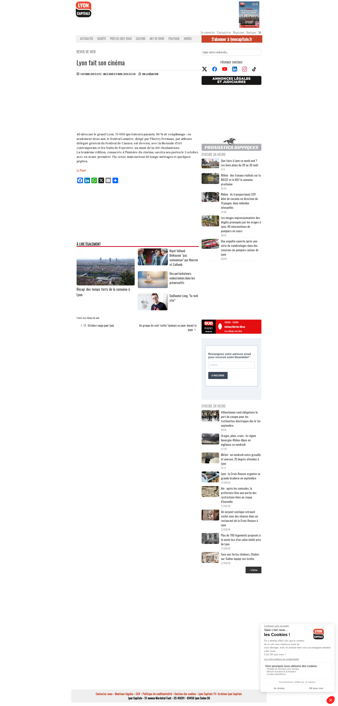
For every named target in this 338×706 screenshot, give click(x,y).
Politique (174, 38)
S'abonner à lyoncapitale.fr (232, 39)
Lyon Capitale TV (207, 694)
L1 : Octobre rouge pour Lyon (99, 325)
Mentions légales (124, 694)
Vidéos (188, 38)
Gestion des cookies (185, 694)
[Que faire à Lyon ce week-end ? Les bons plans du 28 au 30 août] (210, 163)
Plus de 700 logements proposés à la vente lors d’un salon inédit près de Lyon (241, 539)
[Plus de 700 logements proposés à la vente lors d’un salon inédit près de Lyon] (210, 539)
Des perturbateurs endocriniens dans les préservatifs (182, 278)
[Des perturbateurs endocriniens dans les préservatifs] (153, 287)
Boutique (251, 32)
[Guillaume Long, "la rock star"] (153, 309)
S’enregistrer (224, 32)
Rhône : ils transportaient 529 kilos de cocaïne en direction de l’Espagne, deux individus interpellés (239, 201)
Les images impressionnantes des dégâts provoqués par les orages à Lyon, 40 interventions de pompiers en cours (241, 224)
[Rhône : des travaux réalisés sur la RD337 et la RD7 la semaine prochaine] (210, 179)
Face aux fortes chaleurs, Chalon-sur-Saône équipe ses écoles (240, 556)
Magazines (238, 32)
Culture (140, 38)
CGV (138, 694)
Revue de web (93, 318)
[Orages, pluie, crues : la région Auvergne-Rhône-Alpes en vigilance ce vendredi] (210, 439)
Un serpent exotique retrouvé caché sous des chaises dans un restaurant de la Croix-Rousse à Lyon (239, 518)
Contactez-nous (104, 694)
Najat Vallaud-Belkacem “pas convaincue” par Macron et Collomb (184, 257)
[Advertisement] (138, 105)
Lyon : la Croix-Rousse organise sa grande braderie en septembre (240, 475)
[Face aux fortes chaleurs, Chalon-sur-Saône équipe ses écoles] (210, 558)
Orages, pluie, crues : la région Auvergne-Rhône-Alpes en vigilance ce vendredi (238, 440)
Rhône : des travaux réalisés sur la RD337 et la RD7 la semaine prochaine (241, 179)
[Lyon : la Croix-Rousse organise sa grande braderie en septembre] (210, 477)
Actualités (86, 38)
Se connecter (208, 32)
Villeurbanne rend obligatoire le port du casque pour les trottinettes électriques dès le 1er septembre (241, 419)
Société (101, 38)
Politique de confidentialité (157, 694)
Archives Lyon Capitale (230, 694)
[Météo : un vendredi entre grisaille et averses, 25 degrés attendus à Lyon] (210, 458)
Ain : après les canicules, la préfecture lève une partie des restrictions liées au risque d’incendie (238, 495)
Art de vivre (157, 38)
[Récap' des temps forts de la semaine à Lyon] (106, 284)
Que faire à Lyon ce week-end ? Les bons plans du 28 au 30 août (239, 162)
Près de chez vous (121, 38)
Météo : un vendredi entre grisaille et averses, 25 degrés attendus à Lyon (241, 459)
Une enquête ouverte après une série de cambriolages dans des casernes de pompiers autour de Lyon (239, 248)
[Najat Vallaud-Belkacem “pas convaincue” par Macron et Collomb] (153, 264)
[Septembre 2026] (249, 14)
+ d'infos (253, 570)
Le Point (81, 170)
